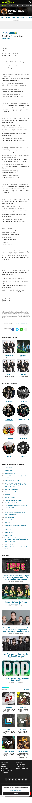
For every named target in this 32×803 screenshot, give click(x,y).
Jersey (6, 510)
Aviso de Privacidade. (16, 790)
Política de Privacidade (22, 768)
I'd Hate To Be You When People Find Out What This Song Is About (15, 513)
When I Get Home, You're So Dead (13, 500)
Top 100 (10, 5)
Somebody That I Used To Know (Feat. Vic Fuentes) (15, 476)
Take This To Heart (9, 517)
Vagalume (8, 2)
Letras (2, 17)
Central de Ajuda (20, 764)
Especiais (3, 764)
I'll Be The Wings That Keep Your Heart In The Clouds (16, 547)
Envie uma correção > (22, 323)
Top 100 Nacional (5, 768)
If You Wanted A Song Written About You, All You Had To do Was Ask (16, 506)
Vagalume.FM (25, 689)
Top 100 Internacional (6, 770)
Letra (3, 32)
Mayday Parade (16, 11)
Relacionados (20, 17)
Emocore (11, 13)
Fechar (16, 793)
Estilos (17, 5)
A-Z (23, 5)
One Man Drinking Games (11, 489)
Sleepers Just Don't (10, 544)
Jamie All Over (8, 470)
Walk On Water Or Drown (11, 530)
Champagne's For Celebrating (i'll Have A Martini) (15, 526)
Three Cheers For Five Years (12, 480)
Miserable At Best (9, 520)
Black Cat (7, 522)
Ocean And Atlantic (10, 532)
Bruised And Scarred (10, 473)
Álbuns (8, 17)
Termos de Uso (20, 766)
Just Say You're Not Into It (11, 497)
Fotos (13, 17)
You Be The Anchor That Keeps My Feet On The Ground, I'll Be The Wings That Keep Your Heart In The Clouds (16, 484)
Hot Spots (3, 766)
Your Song (7, 494)
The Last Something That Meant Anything (15, 492)
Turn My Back (8, 467)
